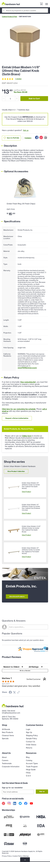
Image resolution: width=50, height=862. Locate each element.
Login (28, 729)
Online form (26, 436)
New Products (7, 732)
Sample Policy (31, 738)
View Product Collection (16, 471)
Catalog (29, 760)
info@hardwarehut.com (11, 713)
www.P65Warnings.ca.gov (27, 368)
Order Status (31, 745)
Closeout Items (8, 735)
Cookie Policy (17, 856)
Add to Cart (34, 98)
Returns (29, 748)
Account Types (32, 763)
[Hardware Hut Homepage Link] (11, 3)
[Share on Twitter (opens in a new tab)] (14, 692)
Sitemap (26, 856)
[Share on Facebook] (37, 137)
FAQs (28, 773)
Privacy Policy (7, 856)
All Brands (6, 729)
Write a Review (25, 670)
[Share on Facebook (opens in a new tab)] (10, 693)
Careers (5, 760)
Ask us (25, 130)
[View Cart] (41, 4)
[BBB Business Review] (9, 834)
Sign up (42, 791)
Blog (27, 757)
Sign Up (29, 732)
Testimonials (7, 763)
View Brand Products (17, 596)
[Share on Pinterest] (41, 137)
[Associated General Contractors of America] (41, 834)
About (4, 757)
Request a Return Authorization (16, 418)
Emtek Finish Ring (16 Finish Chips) (21, 204)
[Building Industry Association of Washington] (9, 843)
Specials (5, 738)
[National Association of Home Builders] (25, 843)
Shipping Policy (32, 735)
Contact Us (30, 742)
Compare (28, 138)
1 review (18, 79)
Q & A (28, 776)
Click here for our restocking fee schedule (19, 409)
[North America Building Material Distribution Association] (25, 834)
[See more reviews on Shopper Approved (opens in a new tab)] (18, 692)
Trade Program (32, 766)
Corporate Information (10, 766)
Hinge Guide (31, 770)
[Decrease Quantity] (3, 98)
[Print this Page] (45, 137)
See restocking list (28, 382)
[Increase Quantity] (16, 98)
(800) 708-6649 (8, 711)
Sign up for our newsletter (12, 788)
